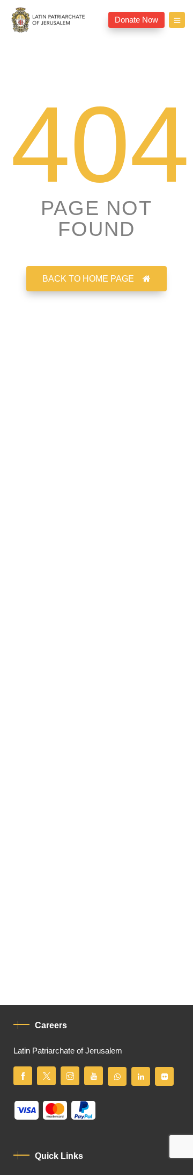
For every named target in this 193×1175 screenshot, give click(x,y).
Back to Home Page (88, 279)
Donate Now (136, 20)
